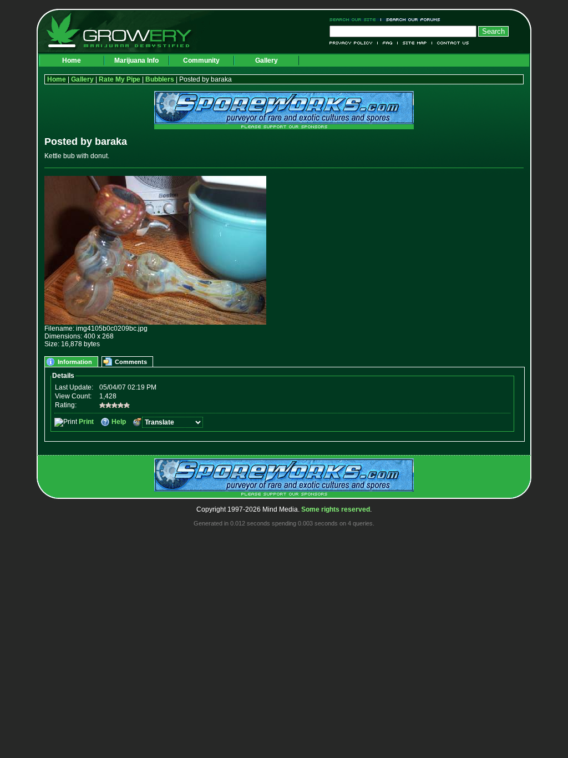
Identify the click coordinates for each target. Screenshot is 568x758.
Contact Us (450, 43)
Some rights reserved (335, 509)
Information (75, 361)
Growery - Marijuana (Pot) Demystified (125, 30)
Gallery (266, 60)
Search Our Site (355, 19)
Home (71, 60)
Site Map (415, 43)
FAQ (388, 43)
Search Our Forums (411, 19)
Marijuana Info (136, 60)
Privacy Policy (353, 43)
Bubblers (159, 79)
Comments (131, 361)
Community (201, 60)
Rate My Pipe (119, 79)
